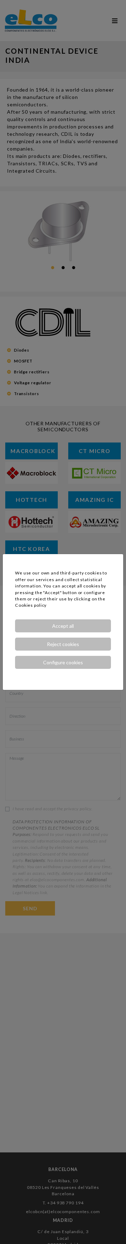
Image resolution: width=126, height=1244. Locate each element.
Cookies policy (31, 605)
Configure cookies (63, 662)
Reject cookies (63, 644)
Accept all (63, 626)
